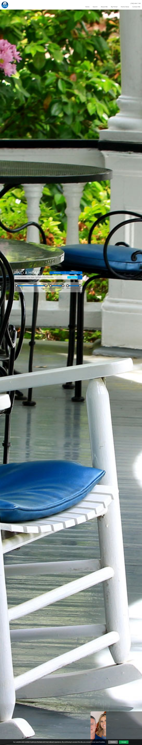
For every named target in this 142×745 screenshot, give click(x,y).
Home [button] (87, 7)
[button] (57, 272)
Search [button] (95, 7)
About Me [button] (104, 7)
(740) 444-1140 (136, 3)
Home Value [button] (125, 7)
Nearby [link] (73, 277)
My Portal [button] (114, 7)
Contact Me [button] (136, 7)
